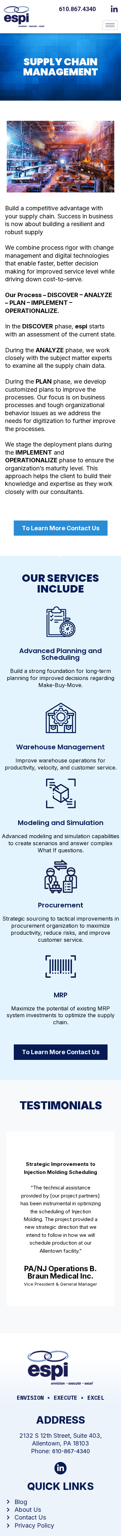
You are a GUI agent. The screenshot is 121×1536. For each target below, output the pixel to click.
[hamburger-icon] (110, 25)
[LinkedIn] (116, 8)
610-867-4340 (71, 1451)
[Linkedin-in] (60, 1468)
